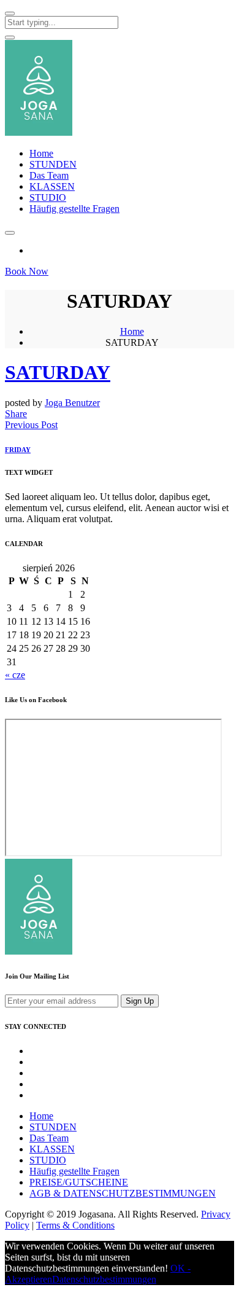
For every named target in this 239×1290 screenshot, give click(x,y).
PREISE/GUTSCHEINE (78, 1182)
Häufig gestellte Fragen (74, 208)
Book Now (26, 271)
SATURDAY (57, 372)
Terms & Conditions (75, 1225)
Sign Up (140, 1001)
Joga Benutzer (72, 402)
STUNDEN (53, 164)
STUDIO (47, 197)
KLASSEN (52, 186)
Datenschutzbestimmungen (104, 1279)
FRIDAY (18, 449)
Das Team (49, 175)
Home (41, 153)
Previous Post (31, 425)
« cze (15, 675)
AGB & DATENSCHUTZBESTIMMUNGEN (122, 1193)
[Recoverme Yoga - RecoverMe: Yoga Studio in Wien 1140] (38, 132)
